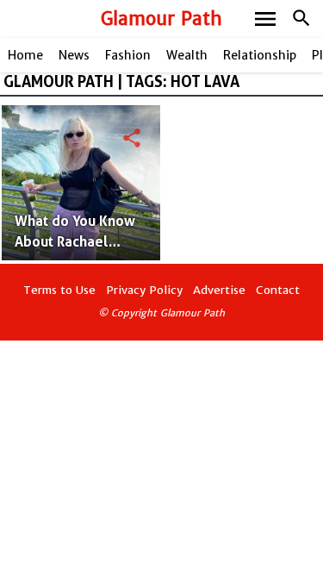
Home (25, 55)
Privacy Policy (144, 290)
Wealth (187, 55)
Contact (278, 290)
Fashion (128, 55)
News (74, 55)
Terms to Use (59, 290)
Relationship (259, 55)
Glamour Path (161, 18)
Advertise (219, 290)
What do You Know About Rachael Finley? (75, 242)
